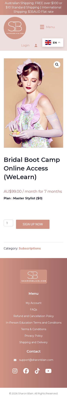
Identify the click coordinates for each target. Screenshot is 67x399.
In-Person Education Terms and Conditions (33, 322)
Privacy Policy (34, 335)
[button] (57, 64)
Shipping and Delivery (33, 342)
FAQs (33, 309)
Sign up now (33, 224)
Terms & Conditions (33, 329)
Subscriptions (30, 248)
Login (25, 45)
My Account (34, 303)
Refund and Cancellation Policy (33, 316)
